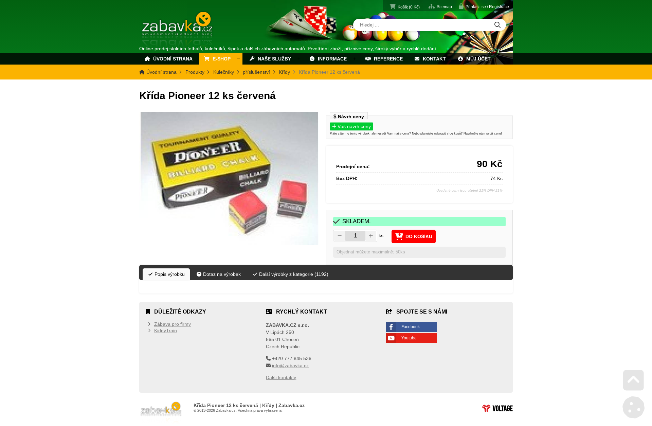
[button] (484, 6)
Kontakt (433, 58)
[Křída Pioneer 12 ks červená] (229, 178)
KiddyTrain (165, 330)
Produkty (194, 72)
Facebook (410, 326)
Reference (387, 58)
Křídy (284, 72)
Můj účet (477, 58)
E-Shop (220, 58)
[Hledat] (497, 25)
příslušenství (256, 72)
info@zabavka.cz (290, 365)
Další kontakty (281, 377)
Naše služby (273, 58)
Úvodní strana (177, 30)
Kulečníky (223, 72)
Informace (331, 58)
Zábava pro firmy (172, 324)
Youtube (409, 338)
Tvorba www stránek (497, 408)
